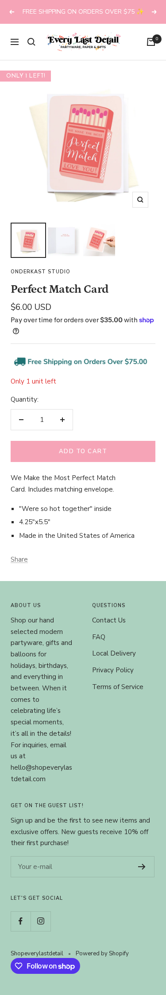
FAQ (98, 647)
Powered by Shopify (102, 964)
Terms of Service (117, 697)
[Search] (31, 52)
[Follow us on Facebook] (21, 931)
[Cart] (151, 52)
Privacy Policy (113, 680)
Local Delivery (114, 664)
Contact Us (109, 630)
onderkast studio (40, 282)
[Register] (142, 877)
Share (19, 569)
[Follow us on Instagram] (40, 931)
